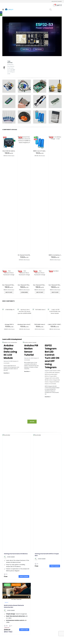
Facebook (1, 12)
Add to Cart (24, 630)
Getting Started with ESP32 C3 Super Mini (47, 554)
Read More (6, 373)
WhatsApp (1, 15)
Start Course (24, 576)
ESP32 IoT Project (49, 376)
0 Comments (52, 383)
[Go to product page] (9, 315)
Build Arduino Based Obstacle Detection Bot (14, 606)
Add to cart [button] (9, 292)
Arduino (15, 361)
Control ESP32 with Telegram (52, 372)
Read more (25, 292)
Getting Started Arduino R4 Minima (16, 554)
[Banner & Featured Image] (32, 36)
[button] (3, 9)
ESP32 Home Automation (51, 374)
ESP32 (58, 370)
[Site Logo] (9, 9)
